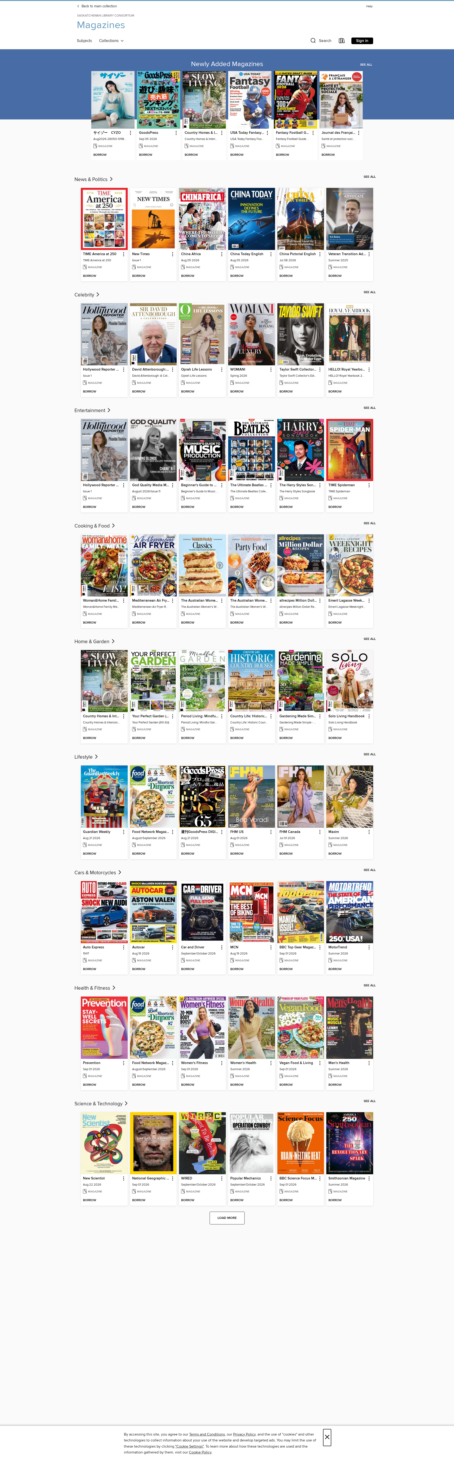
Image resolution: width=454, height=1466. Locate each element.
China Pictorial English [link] (297, 254)
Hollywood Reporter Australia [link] (102, 370)
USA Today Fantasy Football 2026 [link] (247, 133)
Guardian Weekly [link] (96, 832)
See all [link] (366, 65)
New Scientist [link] (94, 1178)
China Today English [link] (246, 254)
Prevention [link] (91, 1063)
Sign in (362, 40)
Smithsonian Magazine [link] (346, 1178)
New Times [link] (141, 254)
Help (369, 6)
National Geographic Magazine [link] (151, 1178)
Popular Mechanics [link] (245, 1178)
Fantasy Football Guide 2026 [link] (293, 133)
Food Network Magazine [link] (151, 832)
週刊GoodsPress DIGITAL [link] (200, 832)
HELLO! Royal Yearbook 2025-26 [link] (347, 370)
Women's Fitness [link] (194, 1063)
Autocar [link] (138, 947)
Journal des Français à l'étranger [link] (339, 133)
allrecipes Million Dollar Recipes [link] (298, 601)
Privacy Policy (244, 1434)
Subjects (84, 40)
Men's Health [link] (338, 1063)
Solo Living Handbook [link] (346, 716)
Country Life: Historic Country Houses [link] (249, 716)
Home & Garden (92, 642)
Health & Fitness (92, 988)
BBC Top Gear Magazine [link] (298, 947)
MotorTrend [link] (337, 947)
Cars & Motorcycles (95, 873)
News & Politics (91, 180)
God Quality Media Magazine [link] (151, 485)
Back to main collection (99, 6)
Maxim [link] (333, 832)
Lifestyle (84, 757)
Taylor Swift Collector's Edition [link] (298, 370)
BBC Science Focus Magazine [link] (298, 1178)
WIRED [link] (186, 1178)
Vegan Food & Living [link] (296, 1063)
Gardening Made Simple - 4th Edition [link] (298, 716)
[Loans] (342, 41)
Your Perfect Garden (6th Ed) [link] (151, 716)
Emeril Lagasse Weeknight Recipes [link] (347, 601)
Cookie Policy (200, 1452)
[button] (320, 41)
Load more (227, 1218)
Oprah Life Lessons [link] (196, 370)
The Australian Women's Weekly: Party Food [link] (249, 601)
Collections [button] (110, 40)
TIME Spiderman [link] (341, 485)
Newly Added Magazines (227, 64)
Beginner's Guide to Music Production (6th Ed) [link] (200, 485)
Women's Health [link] (243, 1063)
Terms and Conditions (207, 1434)
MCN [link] (234, 947)
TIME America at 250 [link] (99, 254)
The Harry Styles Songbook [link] (298, 485)
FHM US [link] (237, 832)
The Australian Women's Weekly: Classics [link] (200, 601)
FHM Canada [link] (289, 832)
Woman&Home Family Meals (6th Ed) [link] (102, 601)
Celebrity (84, 295)
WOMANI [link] (237, 370)
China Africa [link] (191, 254)
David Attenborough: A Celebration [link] (151, 370)
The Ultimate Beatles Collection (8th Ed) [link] (249, 485)
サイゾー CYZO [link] (107, 133)
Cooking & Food (92, 526)
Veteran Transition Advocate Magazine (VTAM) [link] (347, 254)
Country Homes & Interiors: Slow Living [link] (202, 133)
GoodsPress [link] (148, 133)
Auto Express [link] (93, 947)
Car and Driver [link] (192, 947)
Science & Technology (99, 1104)
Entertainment (90, 411)
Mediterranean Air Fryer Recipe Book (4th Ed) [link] (151, 601)
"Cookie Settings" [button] (189, 1446)
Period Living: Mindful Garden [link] (200, 716)
